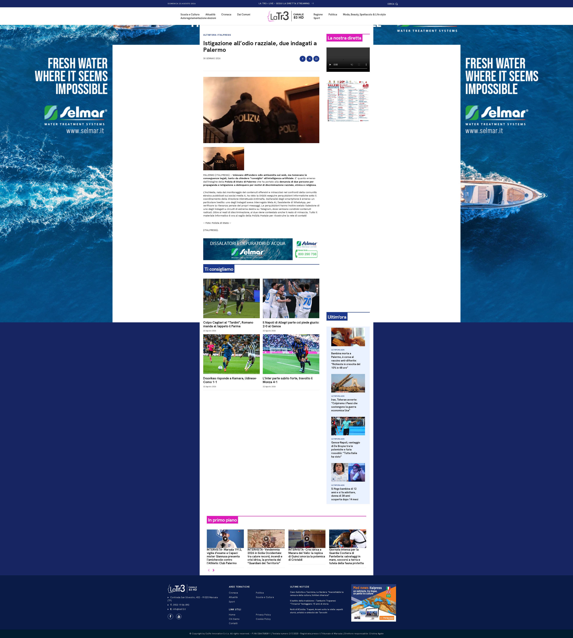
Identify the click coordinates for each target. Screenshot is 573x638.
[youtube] (178, 616)
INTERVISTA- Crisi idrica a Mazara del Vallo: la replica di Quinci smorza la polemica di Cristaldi (306, 555)
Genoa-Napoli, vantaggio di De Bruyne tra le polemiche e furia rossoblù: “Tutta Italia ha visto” (345, 449)
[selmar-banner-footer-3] (261, 262)
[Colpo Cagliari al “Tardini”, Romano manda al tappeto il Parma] (231, 298)
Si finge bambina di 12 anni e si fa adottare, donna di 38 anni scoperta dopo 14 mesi (344, 494)
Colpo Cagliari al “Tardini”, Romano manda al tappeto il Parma (228, 324)
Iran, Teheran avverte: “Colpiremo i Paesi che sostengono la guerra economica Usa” (344, 405)
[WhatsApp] (316, 59)
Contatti (233, 623)
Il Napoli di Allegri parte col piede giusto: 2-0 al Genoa (291, 324)
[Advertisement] (348, 171)
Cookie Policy (263, 619)
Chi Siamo (234, 619)
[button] (393, 4)
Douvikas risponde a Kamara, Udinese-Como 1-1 (230, 380)
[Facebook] (303, 59)
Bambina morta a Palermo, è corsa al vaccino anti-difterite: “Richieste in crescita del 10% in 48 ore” (345, 360)
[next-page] (213, 570)
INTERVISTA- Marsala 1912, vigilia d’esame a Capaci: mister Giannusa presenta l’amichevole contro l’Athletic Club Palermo (224, 556)
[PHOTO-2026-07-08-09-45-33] (348, 124)
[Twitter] (309, 59)
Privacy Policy (263, 614)
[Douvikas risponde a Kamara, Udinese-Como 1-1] (231, 354)
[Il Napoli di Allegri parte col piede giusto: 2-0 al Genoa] (291, 298)
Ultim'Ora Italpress (217, 35)
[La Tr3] (288, 16)
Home (232, 614)
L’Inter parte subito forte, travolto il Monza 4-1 (288, 380)
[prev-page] (209, 570)
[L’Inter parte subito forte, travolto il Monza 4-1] (291, 354)
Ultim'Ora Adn (337, 350)
